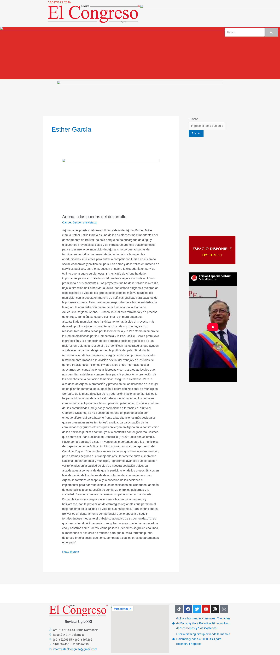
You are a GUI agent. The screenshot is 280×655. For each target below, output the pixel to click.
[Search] (271, 32)
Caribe (66, 222)
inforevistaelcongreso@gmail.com (75, 649)
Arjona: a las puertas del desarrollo (94, 216)
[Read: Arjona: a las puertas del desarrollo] (110, 184)
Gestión (77, 222)
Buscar (193, 119)
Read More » (70, 551)
